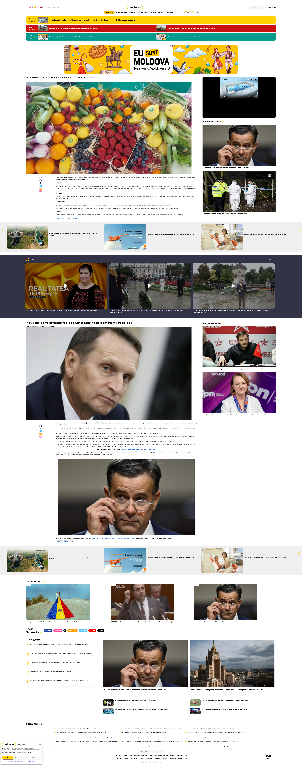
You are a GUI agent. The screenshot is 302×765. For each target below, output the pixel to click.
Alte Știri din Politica (212, 324)
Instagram (58, 630)
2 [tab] (150, 315)
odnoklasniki (35, 7)
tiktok (42, 7)
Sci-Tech (160, 12)
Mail (40, 191)
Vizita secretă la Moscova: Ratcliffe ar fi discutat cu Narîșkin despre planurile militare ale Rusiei (79, 322)
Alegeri (131, 755)
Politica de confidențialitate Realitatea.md (24, 761)
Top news (33, 640)
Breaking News (32, 20)
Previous (1, 228)
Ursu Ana (52, 81)
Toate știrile (109, 12)
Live (197, 12)
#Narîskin (59, 541)
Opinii (172, 12)
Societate (132, 12)
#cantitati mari (61, 218)
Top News (134, 758)
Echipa (54, 7)
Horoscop (149, 758)
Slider (43, 326)
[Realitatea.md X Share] (41, 183)
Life (151, 12)
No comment (118, 758)
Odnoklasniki (40, 189)
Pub (58, 7)
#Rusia (66, 541)
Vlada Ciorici (52, 326)
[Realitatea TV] (191, 12)
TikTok (101, 630)
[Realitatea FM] (186, 12)
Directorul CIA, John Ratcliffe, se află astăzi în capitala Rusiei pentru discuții (113, 538)
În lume (146, 12)
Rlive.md (157, 758)
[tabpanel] (66, 287)
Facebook (40, 180)
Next (301, 228)
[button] (40, 744)
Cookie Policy (10, 761)
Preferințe (35, 758)
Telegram (40, 186)
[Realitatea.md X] (33, 7)
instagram (30, 7)
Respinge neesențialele (21, 758)
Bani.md (165, 758)
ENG (270, 7)
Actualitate (119, 12)
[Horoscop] (175, 12)
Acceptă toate (8, 758)
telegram (37, 7)
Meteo (142, 758)
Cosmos (166, 12)
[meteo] (182, 12)
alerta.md (63, 425)
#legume (75, 218)
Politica (126, 12)
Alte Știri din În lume (212, 121)
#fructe (69, 218)
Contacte (48, 7)
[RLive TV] (30, 259)
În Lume (44, 81)
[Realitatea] (163, 7)
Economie (140, 12)
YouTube (92, 630)
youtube (40, 7)
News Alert (31, 28)
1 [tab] (149, 315)
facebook (28, 7)
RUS (275, 7)
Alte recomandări (34, 581)
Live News (31, 37)
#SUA (71, 541)
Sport (154, 12)
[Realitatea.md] (268, 757)
